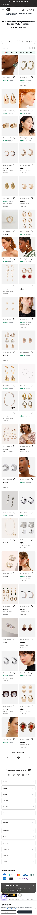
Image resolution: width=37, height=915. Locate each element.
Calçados (5, 800)
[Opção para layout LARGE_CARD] (33, 48)
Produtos (5, 837)
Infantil (5, 794)
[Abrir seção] (21, 782)
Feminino (5, 782)
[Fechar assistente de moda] (33, 885)
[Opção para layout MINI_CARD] (26, 48)
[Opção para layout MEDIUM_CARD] (29, 48)
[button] (23, 10)
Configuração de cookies (8, 912)
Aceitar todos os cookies (24, 912)
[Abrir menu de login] (27, 10)
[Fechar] (35, 908)
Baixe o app (6, 849)
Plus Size (5, 806)
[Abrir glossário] (21, 822)
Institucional (6, 830)
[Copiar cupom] (33, 5)
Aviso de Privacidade (11, 908)
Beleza (5, 813)
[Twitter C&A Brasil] (23, 775)
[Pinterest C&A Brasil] (18, 775)
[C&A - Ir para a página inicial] (8, 9)
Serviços (5, 843)
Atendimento (6, 855)
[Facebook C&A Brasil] (27, 775)
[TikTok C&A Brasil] (14, 775)
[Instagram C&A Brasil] (9, 775)
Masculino (6, 788)
